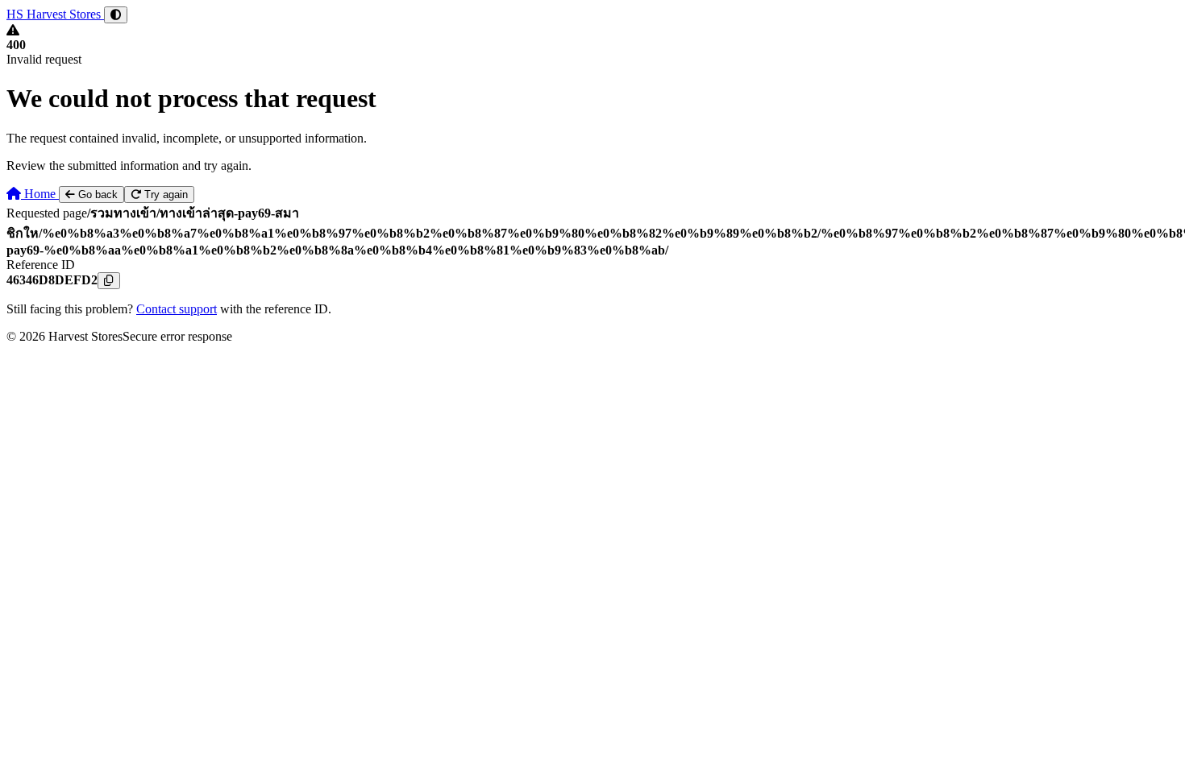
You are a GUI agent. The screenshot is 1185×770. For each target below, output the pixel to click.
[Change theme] (115, 14)
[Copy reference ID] (109, 280)
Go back (96, 194)
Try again (164, 194)
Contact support (176, 309)
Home (40, 194)
